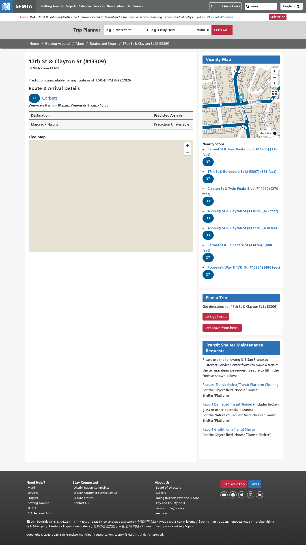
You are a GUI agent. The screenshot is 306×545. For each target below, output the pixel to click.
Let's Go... (222, 30)
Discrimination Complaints (91, 487)
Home (34, 44)
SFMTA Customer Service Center (95, 493)
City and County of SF (171, 503)
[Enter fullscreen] (274, 93)
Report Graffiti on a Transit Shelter (229, 429)
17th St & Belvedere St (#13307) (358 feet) (241, 171)
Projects (33, 498)
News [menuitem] (111, 6)
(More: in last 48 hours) (215, 17)
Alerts (23, 17)
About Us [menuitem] (123, 6)
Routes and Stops (103, 44)
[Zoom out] (274, 77)
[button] (291, 6)
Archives (161, 513)
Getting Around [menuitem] (52, 6)
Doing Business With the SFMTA (177, 498)
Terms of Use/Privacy (170, 508)
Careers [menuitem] (137, 6)
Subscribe (277, 17)
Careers (161, 493)
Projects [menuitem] (70, 6)
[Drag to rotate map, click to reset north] (274, 84)
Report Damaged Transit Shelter (227, 404)
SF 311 (32, 508)
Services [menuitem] (99, 6)
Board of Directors (168, 487)
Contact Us (81, 503)
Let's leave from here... (222, 328)
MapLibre (265, 133)
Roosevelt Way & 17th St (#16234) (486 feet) (243, 267)
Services (33, 493)
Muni (80, 44)
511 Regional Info (40, 513)
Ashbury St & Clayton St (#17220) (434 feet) (243, 228)
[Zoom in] (274, 71)
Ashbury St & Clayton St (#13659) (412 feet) (242, 211)
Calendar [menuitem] (85, 6)
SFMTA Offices (83, 498)
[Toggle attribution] (275, 133)
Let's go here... (216, 317)
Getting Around (57, 44)
